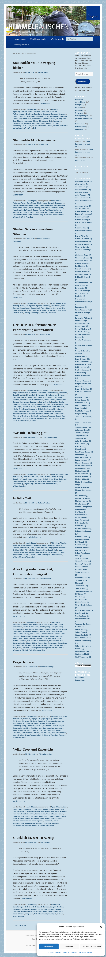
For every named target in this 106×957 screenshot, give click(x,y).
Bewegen (54, 114)
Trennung (35, 821)
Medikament (45, 208)
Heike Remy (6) (81, 373)
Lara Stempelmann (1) (84, 452)
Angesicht (17, 624)
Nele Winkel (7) (81, 509)
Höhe (40, 726)
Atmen (23, 203)
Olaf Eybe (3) (80, 512)
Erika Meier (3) (81, 288)
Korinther (30, 814)
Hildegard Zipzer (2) (83, 397)
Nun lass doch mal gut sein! (82, 144)
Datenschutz (80, 680)
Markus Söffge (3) (82, 479)
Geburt (29, 400)
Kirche (15, 409)
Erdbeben (62, 548)
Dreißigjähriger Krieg (48, 627)
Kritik (40, 409)
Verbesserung (38, 215)
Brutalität (21, 395)
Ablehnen (69, 946)
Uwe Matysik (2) (81, 613)
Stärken (43, 733)
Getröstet (23, 812)
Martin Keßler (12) (82, 487)
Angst (64, 303)
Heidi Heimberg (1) (82, 367)
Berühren (60, 907)
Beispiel (53, 907)
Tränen (22, 821)
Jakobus (55, 726)
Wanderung (17, 737)
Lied (19, 481)
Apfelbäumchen (62, 474)
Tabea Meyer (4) (81, 586)
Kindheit (45, 479)
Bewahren (46, 114)
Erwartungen (30, 116)
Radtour (16, 212)
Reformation (52, 643)
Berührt (26, 477)
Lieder (23, 481)
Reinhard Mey (18, 484)
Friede (27, 550)
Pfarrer (29, 643)
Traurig (45, 914)
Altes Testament (27, 545)
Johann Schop (35, 634)
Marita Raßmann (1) (83, 474)
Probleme (27, 123)
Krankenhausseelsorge (54, 814)
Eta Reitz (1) (80, 296)
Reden (32, 555)
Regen (43, 123)
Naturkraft (17, 210)
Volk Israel (52, 313)
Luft (22, 123)
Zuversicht (50, 825)
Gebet (40, 809)
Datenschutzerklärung (69, 952)
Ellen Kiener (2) (81, 285)
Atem (30, 112)
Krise (39, 310)
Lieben (62, 552)
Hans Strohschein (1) (83, 362)
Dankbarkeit (24, 548)
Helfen (58, 308)
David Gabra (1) (81, 266)
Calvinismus (17, 627)
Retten (20, 313)
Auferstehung (53, 393)
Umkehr (51, 212)
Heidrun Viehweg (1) (83, 370)
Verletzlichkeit (18, 128)
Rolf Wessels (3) (81, 545)
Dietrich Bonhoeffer (45, 397)
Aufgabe (59, 545)
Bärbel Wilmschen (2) (83, 214)
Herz (43, 404)
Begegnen (35, 719)
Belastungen (55, 306)
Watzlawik (16, 217)
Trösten (28, 821)
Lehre (44, 409)
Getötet (41, 402)
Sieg (63, 416)
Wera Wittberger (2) (82, 638)
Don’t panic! (80, 160)
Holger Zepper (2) (82, 400)
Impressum (79, 677)
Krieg (29, 310)
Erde (36, 477)
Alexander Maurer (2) (83, 181)
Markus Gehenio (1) (83, 476)
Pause (35, 210)
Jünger (61, 726)
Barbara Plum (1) (82, 228)
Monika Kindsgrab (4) (83, 507)
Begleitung (38, 114)
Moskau (58, 411)
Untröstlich (48, 821)
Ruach (32, 212)
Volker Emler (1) (81, 629)
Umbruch (58, 555)
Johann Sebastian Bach (50, 634)
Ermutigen (41, 721)
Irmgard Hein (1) (81, 414)
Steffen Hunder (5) (82, 578)
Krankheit (16, 816)
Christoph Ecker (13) (83, 261)
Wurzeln (26, 421)
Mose (50, 310)
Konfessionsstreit (56, 636)
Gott (14, 121)
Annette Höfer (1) (82, 209)
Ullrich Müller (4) (82, 602)
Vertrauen (43, 313)
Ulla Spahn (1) (80, 599)
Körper (35, 121)
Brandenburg (52, 624)
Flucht (43, 308)
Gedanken (63, 116)
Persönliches (80, 127)
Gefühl (15, 119)
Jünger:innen (22, 121)
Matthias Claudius (19, 641)
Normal (39, 730)
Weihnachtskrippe (19, 486)
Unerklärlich (61, 733)
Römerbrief (17, 416)
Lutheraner (47, 638)
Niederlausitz (43, 641)
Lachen (51, 552)
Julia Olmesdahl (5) (83, 441)
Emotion (44, 909)
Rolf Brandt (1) (81, 542)
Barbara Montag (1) (82, 220)
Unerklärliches (18, 735)
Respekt (40, 416)
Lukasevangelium (19, 411)
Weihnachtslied (57, 648)
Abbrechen (55, 543)
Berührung (17, 909)
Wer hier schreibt (57, 39)
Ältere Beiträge (19, 925)
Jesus (29, 121)
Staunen (30, 733)
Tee (45, 212)
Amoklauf (37, 545)
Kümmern (16, 814)
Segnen (47, 818)
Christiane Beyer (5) (83, 255)
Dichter (25, 627)
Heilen (22, 552)
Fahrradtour (28, 205)
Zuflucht (33, 421)
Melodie (30, 641)
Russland (51, 416)
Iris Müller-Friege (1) (83, 411)
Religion (34, 416)
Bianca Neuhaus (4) (83, 242)
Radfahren (36, 123)
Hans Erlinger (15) (82, 359)
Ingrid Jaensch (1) (82, 405)
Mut (59, 310)
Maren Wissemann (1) (83, 466)
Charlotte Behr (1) (82, 247)
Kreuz (25, 409)
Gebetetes (79, 110)
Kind (39, 479)
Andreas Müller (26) (83, 190)
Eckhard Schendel (45, 579)
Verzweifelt (17, 825)
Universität (26, 648)
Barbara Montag (44, 503)
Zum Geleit (79, 129)
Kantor (62, 634)
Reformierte (62, 643)
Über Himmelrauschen (38, 39)
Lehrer (56, 552)
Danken (16, 308)
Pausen (41, 210)
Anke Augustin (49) (82, 195)
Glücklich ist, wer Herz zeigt (33, 838)
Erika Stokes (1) (81, 293)
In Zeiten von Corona (83, 118)
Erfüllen (16, 550)
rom (45, 416)
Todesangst (35, 313)
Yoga (27, 217)
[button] (101, 926)
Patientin (57, 816)
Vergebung (55, 823)
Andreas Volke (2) (82, 192)
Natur (61, 208)
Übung (33, 203)
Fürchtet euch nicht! (38, 723)
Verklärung (46, 735)
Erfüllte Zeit (22, 498)
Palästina (32, 414)
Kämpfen (63, 812)
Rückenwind (24, 212)
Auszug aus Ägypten (27, 306)
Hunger (29, 479)
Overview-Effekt (49, 730)
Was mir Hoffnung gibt (30, 433)
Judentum (60, 407)
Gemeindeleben (41, 550)
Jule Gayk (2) (80, 438)
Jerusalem (26, 407)
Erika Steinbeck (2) (82, 291)
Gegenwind (23, 119)
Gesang (60, 477)
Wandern (62, 735)
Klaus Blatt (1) (80, 449)
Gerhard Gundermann (21, 402)
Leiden (27, 816)
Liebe (55, 409)
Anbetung (16, 203)
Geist (29, 119)
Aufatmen (36, 112)
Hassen (16, 552)
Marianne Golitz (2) (82, 468)
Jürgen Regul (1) (81, 435)
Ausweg (16, 306)
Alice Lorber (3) (81, 184)
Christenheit (30, 395)
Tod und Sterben (53, 645)
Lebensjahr (63, 479)
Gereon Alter (43, 145)
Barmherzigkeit (18, 907)
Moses (54, 310)
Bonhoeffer (63, 393)
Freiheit (56, 116)
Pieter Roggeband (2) (83, 528)
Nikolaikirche (54, 641)
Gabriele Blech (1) (82, 323)
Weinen (15, 557)
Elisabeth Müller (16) (83, 282)
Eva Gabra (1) (80, 299)
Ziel (34, 128)
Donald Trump (34, 627)
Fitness (50, 116)
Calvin (60, 624)
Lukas (60, 409)
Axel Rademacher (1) (83, 211)
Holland (42, 631)
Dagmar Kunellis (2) (83, 263)
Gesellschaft (52, 550)
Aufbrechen (44, 112)
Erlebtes (78, 107)
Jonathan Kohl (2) (82, 433)
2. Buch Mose (56, 303)
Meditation (54, 208)
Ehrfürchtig (17, 721)
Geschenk (36, 119)
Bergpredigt (26, 909)
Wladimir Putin (27, 650)
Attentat (34, 393)
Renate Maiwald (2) (82, 539)
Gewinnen (31, 812)
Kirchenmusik (26, 636)
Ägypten (39, 306)
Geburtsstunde (37, 400)
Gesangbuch (17, 631)
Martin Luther (56, 638)
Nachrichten (56, 481)
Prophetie (39, 414)
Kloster (25, 208)
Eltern (31, 477)
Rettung (27, 313)
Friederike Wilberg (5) (83, 318)
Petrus (58, 730)
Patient (50, 816)
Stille (48, 733)
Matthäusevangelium (46, 728)
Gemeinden (59, 809)
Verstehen (54, 735)
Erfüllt (22, 550)
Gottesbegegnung (19, 726)
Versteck (56, 418)
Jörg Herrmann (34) (83, 427)
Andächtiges (31, 109)
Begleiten (29, 114)
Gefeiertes (79, 113)
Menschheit (59, 728)
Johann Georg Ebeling (21, 634)
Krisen (44, 310)
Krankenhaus (40, 814)
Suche (43, 126)
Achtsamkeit (55, 201)
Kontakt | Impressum (86, 952)
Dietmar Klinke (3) (82, 272)
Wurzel (20, 421)
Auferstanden (42, 393)
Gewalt (47, 402)
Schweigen (46, 555)
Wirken (29, 557)
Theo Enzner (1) (81, 588)
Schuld (58, 416)
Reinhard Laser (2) (82, 537)
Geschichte (34, 402)
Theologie (39, 645)
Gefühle (52, 400)
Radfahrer (57, 210)
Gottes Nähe (39, 812)
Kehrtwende (17, 208)
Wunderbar (37, 650)
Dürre (32, 548)
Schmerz (21, 818)
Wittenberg (17, 650)
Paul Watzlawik (26, 210)
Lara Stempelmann (50, 437)
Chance (44, 203)
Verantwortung (29, 823)
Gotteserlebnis (32, 726)
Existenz (16, 400)
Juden (54, 407)
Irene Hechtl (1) (81, 408)
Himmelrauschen (20, 39)
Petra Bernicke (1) (82, 520)
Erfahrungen (57, 397)
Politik (15, 313)
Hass (60, 550)
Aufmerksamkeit (19, 114)
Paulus (22, 643)
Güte (48, 308)
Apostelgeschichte (20, 112)
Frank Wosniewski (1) (83, 310)
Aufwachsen (17, 477)
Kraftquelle (57, 121)
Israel (15, 310)
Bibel (15, 116)
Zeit (31, 217)
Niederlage (43, 816)
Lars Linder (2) (81, 455)
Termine (56, 126)
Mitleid (51, 411)
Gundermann (36, 404)
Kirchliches (79, 124)
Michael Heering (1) (83, 501)
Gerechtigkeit (61, 400)
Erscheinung (17, 723)
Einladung (21, 116)
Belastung (46, 306)
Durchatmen (59, 203)
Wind (23, 217)
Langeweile (29, 914)
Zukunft (21, 916)
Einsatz (37, 548)
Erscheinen (59, 721)
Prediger (26, 555)
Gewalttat (54, 402)
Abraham (54, 109)
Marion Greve (43, 72)
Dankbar (16, 548)
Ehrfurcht (25, 721)
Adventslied (55, 622)
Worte (15, 916)
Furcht (48, 723)
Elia (31, 721)
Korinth (24, 814)
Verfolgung (40, 418)
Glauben (62, 402)
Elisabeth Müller (44, 334)
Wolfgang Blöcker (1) (83, 651)
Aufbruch (53, 112)
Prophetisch (48, 414)
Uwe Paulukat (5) (82, 616)
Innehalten (62, 205)
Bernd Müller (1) (81, 236)
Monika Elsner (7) (82, 504)
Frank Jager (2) (81, 307)
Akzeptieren (49, 946)
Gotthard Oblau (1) (82, 332)
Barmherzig (55, 905)
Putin (56, 414)
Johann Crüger (56, 631)
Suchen (49, 126)
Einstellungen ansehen (91, 946)
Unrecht (25, 418)
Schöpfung (17, 126)
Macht (29, 411)
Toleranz (63, 645)
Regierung (26, 416)
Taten (40, 914)
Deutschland (32, 397)
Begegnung (43, 719)
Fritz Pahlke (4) (81, 321)
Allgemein (79, 99)
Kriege (34, 310)
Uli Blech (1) (80, 597)
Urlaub (27, 735)
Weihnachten (40, 484)
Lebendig (16, 123)
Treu (14, 648)
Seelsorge (35, 818)
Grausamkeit (25, 404)
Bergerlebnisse (23, 662)
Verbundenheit (35, 735)
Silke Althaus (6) (81, 558)
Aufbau (44, 545)
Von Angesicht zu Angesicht (41, 648)
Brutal (15, 395)
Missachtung (44, 411)
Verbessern (27, 215)
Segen (29, 126)
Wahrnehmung (58, 215)
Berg (50, 719)
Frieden (23, 400)
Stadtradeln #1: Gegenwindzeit (35, 140)
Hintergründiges (42, 390)
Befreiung (36, 907)
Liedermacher (32, 481)
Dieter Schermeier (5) (83, 269)
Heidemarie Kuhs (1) (83, 364)
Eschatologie (18, 629)
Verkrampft (48, 215)
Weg (25, 128)
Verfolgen (32, 418)
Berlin (44, 624)
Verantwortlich (18, 823)
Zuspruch (41, 825)
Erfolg (20, 809)
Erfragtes (78, 105)
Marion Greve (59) (82, 471)
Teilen (53, 818)
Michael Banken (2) (82, 498)
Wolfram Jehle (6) (82, 654)
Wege (30, 128)
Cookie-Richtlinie (54, 952)
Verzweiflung (26, 825)
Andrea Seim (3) (81, 187)
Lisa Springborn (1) (83, 457)
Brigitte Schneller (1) (83, 244)
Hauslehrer (27, 631)
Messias (35, 411)
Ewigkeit (48, 629)
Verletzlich (63, 126)
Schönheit (55, 123)
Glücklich (39, 912)
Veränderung (17, 215)
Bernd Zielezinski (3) (83, 239)
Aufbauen (51, 545)
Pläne (15, 818)
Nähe (36, 816)
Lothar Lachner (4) (82, 460)
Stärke (36, 733)
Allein (53, 474)
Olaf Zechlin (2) (81, 515)
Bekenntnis (37, 624)
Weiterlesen (46, 103)
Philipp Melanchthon (39, 643)
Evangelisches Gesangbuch (30, 308)
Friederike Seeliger (47, 667)
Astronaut (63, 716)
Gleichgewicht (61, 119)
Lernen (50, 409)
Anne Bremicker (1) (82, 198)
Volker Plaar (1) (81, 632)
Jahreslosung (52, 912)
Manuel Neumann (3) (83, 463)
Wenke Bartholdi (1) (83, 635)
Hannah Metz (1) (81, 356)
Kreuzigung (32, 409)
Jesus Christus (18, 914)
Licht (15, 481)
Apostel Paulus (26, 624)
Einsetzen (44, 548)
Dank (63, 306)
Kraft (50, 121)
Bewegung (62, 114)
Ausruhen (26, 719)
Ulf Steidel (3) (80, 594)
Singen (32, 484)
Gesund (16, 812)
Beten (65, 807)
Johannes (22, 728)
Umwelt (53, 733)
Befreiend (28, 907)
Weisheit (22, 557)
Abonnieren (83, 81)
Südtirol (24, 733)
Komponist (36, 636)
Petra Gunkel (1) (81, 523)
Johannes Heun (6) (82, 430)
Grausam (16, 404)
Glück (33, 912)
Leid (22, 816)
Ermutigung (50, 721)
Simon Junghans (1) (83, 561)
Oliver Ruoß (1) (81, 517)
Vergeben (47, 823)
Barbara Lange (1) (82, 217)
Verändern (58, 212)
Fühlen (36, 205)
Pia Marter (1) (80, 526)
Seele (24, 126)
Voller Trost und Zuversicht (33, 749)
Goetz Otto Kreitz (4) (83, 329)
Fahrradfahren (41, 116)
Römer (60, 414)
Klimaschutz (43, 121)
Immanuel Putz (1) (82, 403)
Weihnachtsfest (51, 484)
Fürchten (26, 723)
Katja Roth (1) (80, 446)
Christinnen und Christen (55, 395)
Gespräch (44, 119)
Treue (19, 648)
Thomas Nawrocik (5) (83, 591)
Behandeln (45, 907)
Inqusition (49, 404)
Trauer (18, 418)
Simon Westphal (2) (83, 564)
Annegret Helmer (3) (83, 206)
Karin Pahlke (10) (82, 444)
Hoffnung (22, 479)
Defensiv (51, 203)
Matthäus (34, 728)
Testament (31, 645)
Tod (14, 418)
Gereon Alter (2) (81, 326)
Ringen (48, 123)
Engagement (54, 548)
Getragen (51, 119)
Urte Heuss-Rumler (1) (84, 610)
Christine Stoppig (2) (83, 258)
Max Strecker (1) (81, 496)
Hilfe (56, 205)
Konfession (45, 636)
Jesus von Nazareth (43, 407)
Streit (53, 555)
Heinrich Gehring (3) (83, 381)
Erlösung (59, 627)
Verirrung (48, 418)
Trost (41, 821)
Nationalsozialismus (20, 414)
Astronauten (17, 719)
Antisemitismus (24, 393)
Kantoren (16, 636)
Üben (29, 203)
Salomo (38, 555)
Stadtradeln (36, 126)
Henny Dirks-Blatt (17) (83, 389)
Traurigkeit (52, 914)
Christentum (40, 395)
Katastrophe (38, 552)
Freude (34, 809)
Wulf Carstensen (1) (83, 657)
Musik (49, 481)
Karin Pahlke (45, 842)
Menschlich (42, 481)
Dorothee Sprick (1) (83, 274)
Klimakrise (22, 310)
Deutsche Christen (20, 397)
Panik (64, 310)
